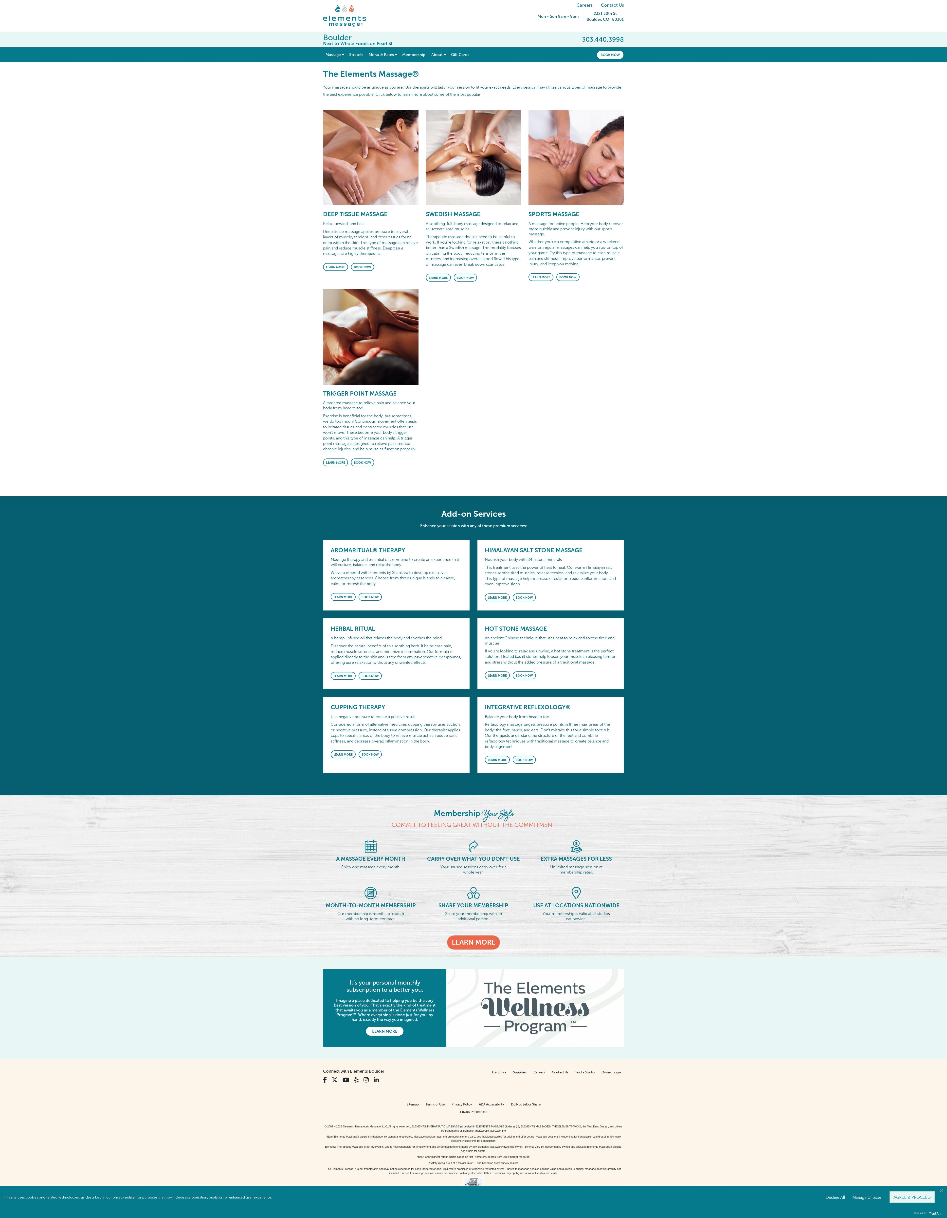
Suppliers (520, 1072)
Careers (585, 5)
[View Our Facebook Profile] (325, 1080)
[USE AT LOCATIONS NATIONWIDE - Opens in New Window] (576, 893)
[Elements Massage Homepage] (348, 16)
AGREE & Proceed (912, 1197)
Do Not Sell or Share (526, 1104)
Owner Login (611, 1072)
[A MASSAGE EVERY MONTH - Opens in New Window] (371, 846)
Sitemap (413, 1104)
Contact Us (612, 5)
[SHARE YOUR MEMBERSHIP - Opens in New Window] (473, 893)
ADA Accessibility (491, 1104)
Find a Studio (585, 1072)
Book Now (610, 55)
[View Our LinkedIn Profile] (376, 1080)
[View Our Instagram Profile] (366, 1080)
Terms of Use (435, 1104)
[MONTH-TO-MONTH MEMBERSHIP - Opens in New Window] (370, 893)
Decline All (835, 1197)
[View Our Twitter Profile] (335, 1080)
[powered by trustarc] (934, 1213)
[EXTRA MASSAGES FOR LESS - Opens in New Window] (576, 846)
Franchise (499, 1072)
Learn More (335, 267)
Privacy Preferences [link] (473, 1112)
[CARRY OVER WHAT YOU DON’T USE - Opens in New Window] (473, 846)
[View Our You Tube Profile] (346, 1080)
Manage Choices (867, 1197)
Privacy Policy (462, 1104)
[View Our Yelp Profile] (356, 1080)
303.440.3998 (603, 39)
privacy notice (124, 1197)
